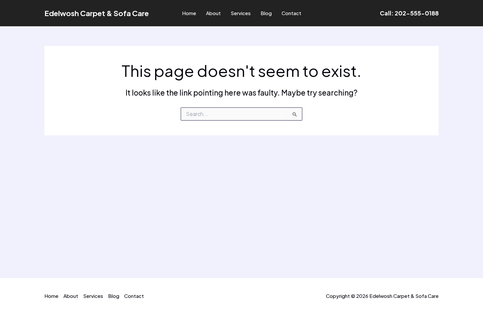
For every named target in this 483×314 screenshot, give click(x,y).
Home (189, 13)
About (213, 13)
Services (241, 13)
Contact (291, 13)
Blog (266, 13)
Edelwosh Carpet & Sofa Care (96, 13)
